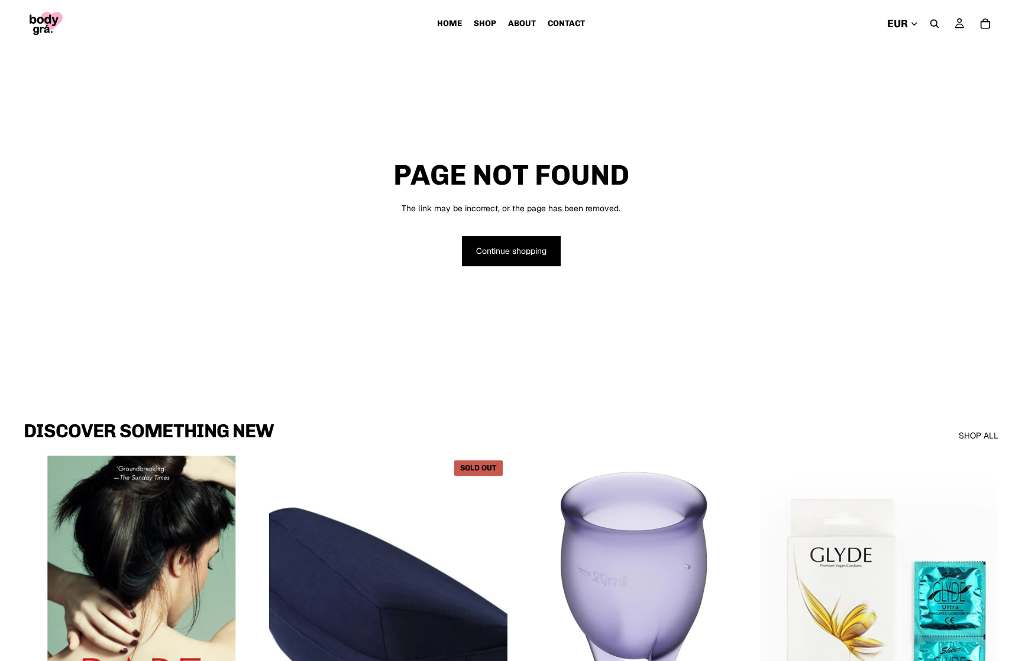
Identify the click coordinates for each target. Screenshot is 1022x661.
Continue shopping (511, 251)
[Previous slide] (287, 605)
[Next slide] (489, 605)
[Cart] (985, 24)
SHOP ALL (978, 435)
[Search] (934, 24)
